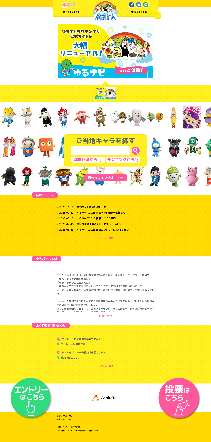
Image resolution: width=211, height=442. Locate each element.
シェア (132, 5)
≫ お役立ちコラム (64, 419)
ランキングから (120, 159)
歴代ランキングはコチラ (105, 178)
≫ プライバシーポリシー (66, 416)
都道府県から (85, 159)
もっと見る (106, 238)
